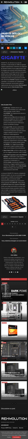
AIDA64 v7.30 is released (9, 336)
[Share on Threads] (22, 48)
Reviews (6, 44)
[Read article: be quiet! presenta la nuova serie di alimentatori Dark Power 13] (14, 390)
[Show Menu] (1, 2)
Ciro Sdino (7, 40)
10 (25, 223)
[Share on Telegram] (20, 48)
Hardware (4, 283)
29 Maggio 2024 (6, 338)
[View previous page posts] (13, 404)
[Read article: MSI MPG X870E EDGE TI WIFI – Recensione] (14, 311)
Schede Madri (12, 44)
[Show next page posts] (15, 227)
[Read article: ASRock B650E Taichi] (14, 350)
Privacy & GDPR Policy (6, 427)
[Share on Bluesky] (25, 48)
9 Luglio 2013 (15, 40)
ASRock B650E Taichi (8, 356)
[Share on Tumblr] (17, 48)
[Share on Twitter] (5, 48)
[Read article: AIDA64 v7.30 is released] (14, 331)
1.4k (12, 378)
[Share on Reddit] (8, 48)
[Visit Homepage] (11, 2)
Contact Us (15, 427)
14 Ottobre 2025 (6, 298)
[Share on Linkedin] (14, 48)
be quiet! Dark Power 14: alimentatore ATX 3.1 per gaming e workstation (13, 295)
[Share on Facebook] (2, 48)
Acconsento (16, 437)
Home (2, 44)
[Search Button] (21, 2)
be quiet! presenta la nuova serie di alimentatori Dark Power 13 (14, 395)
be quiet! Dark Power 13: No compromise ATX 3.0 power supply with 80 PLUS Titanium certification (13, 374)
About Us (21, 427)
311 (11, 298)
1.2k (11, 338)
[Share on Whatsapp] (11, 48)
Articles (4, 362)
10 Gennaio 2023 (6, 378)
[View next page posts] (15, 404)
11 (12, 226)
